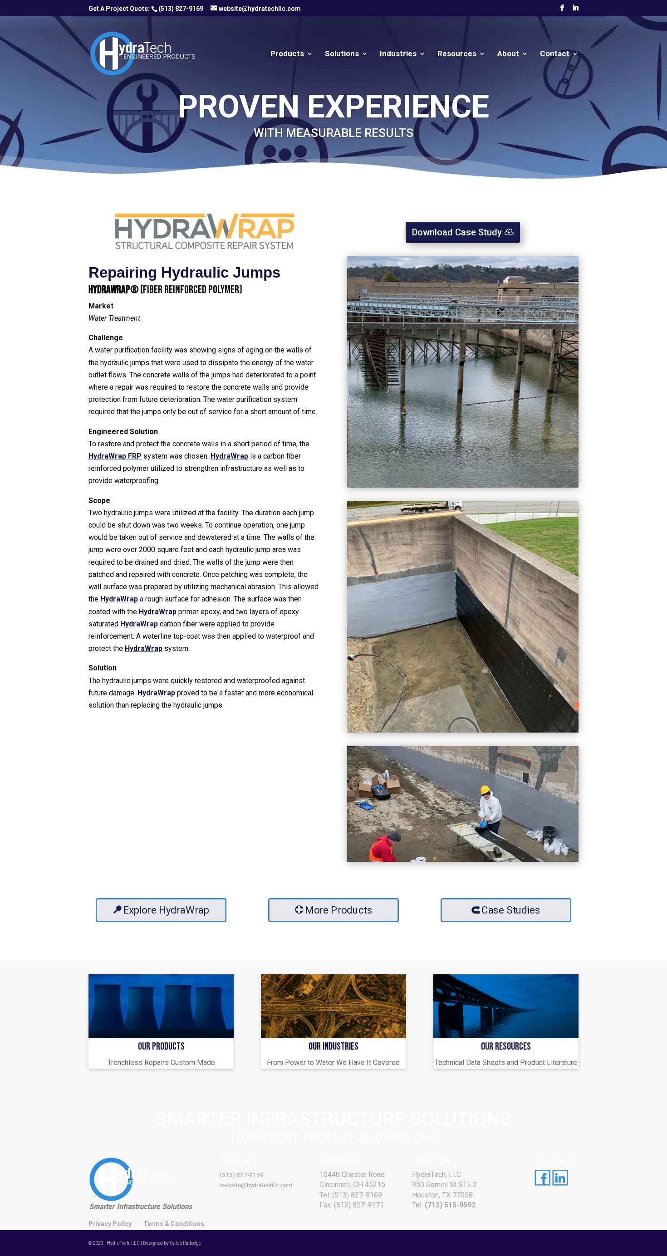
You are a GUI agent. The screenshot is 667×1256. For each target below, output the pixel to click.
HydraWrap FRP (115, 456)
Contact (554, 54)
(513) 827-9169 (180, 8)
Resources (456, 54)
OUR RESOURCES (506, 1047)
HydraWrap (229, 456)
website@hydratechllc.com (256, 1184)
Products (287, 54)
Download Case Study (457, 232)
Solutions (342, 54)
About (508, 54)
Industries (398, 54)
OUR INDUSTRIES (333, 1047)
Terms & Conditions (173, 1223)
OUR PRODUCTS (161, 1047)
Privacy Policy (110, 1223)
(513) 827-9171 (359, 1205)
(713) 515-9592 (450, 1205)
